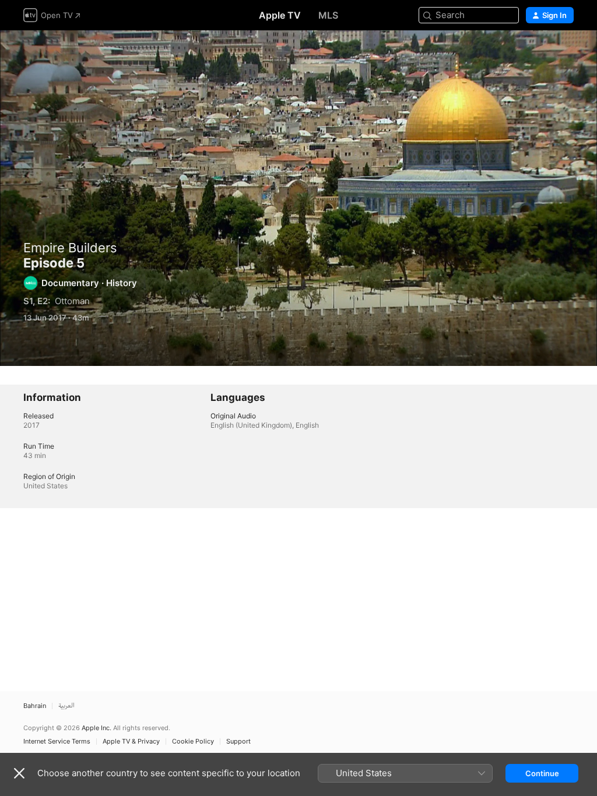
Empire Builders (70, 247)
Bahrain (34, 706)
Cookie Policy (193, 741)
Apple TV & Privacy (131, 741)
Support (238, 741)
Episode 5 (298, 198)
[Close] (19, 773)
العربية (66, 706)
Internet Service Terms (56, 741)
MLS (328, 15)
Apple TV (280, 15)
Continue (542, 773)
